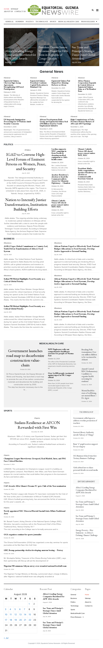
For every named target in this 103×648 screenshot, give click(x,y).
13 (20, 614)
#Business (7, 243)
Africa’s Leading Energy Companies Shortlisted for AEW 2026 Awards (20, 54)
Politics (30, 21)
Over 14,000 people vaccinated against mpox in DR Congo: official (61, 375)
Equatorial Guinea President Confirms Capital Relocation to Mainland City (39, 84)
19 (15, 620)
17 (6, 620)
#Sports (37, 418)
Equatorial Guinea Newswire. (51, 643)
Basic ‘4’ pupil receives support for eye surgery (85, 445)
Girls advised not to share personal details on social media (85, 468)
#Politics (28, 150)
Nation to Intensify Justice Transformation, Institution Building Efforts (25, 204)
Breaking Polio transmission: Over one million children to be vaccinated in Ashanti (89, 354)
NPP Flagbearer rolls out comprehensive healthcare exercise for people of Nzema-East (61, 352)
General (9, 21)
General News (51, 71)
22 (30, 620)
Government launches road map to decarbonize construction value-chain (25, 358)
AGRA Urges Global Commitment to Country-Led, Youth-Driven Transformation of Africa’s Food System (26, 249)
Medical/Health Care (68, 21)
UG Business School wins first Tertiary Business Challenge (85, 457)
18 (11, 620)
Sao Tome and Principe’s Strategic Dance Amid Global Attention (83, 52)
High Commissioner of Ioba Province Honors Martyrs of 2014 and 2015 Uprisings (82, 121)
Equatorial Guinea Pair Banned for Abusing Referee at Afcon (61, 83)
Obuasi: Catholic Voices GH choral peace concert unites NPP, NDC (60, 203)
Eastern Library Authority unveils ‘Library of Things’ (83, 433)
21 (25, 620)
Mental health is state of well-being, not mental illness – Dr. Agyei (89, 394)
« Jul (6, 638)
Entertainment (86, 481)
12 (15, 614)
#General (7, 78)
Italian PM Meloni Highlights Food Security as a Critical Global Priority (24, 280)
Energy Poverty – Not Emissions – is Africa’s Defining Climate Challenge (87, 533)
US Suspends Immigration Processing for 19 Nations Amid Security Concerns (17, 121)
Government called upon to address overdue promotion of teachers (85, 420)
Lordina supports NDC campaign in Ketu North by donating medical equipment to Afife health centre (59, 154)
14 (25, 614)
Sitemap (14, 9)
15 (30, 614)
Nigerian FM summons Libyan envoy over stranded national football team (35, 566)
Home (6, 9)
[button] (92, 10)
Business (20, 21)
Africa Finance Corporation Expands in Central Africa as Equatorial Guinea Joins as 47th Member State (87, 86)
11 (11, 614)
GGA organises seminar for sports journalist (22, 534)
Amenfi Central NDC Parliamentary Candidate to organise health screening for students (89, 375)
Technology (42, 21)
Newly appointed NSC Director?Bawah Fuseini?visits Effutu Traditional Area (34, 512)
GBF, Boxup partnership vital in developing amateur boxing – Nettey (33, 550)
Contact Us (20, 11)
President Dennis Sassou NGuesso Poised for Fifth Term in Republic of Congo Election (53, 52)
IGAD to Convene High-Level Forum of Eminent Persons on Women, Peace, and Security (26, 161)
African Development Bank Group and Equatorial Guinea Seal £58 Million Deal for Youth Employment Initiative (54, 122)
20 (20, 620)
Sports (53, 21)
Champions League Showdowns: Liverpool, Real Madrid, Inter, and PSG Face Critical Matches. (35, 459)
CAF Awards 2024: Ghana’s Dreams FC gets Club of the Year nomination (35, 486)
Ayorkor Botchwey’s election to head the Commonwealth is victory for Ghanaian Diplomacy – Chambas (61, 179)
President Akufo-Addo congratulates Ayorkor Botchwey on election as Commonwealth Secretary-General (87, 173)
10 (6, 614)
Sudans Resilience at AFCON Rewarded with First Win (37, 425)
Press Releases (88, 21)
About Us (8, 11)
